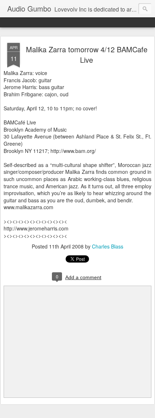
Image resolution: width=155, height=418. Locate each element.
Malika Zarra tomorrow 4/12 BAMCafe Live (86, 54)
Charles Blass (107, 246)
